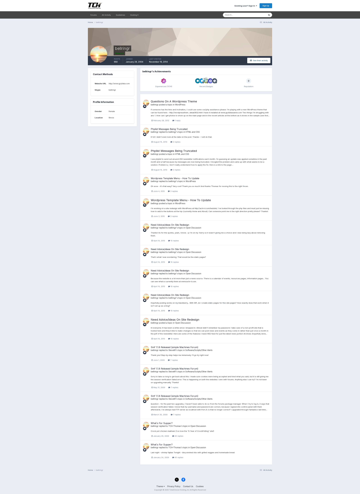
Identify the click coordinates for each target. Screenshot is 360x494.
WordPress (180, 104)
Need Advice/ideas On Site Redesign (170, 224)
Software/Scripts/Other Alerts (198, 350)
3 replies (174, 191)
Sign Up (266, 6)
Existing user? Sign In (245, 6)
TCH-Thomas (174, 426)
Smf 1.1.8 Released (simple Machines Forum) (174, 347)
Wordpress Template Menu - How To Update (175, 178)
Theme (160, 486)
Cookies (200, 486)
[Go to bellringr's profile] (146, 103)
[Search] (269, 15)
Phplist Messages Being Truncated (169, 129)
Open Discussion (193, 228)
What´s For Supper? (162, 423)
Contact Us (188, 486)
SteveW (172, 350)
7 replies (174, 360)
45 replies (178, 436)
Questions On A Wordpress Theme (174, 101)
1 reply (177, 120)
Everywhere (257, 15)
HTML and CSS (193, 132)
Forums (93, 15)
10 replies (174, 240)
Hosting (133, 15)
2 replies (176, 142)
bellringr (154, 104)
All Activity (106, 15)
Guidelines (120, 15)
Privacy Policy (173, 486)
